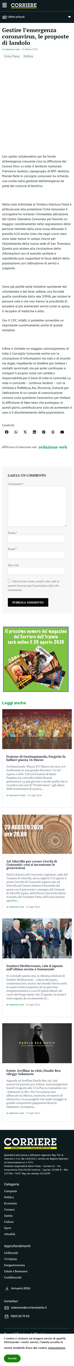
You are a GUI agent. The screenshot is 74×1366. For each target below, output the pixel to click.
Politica (28, 56)
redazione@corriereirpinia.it (29, 1307)
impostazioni (56, 1348)
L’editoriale (11, 1253)
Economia (10, 1203)
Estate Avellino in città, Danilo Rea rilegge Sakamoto (33, 1072)
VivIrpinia (10, 1259)
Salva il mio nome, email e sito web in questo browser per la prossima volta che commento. (33, 585)
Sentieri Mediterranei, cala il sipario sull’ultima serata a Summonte (34, 967)
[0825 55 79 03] (6, 1316)
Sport (7, 1228)
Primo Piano (12, 56)
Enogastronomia (14, 1265)
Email (12, 549)
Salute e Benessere (16, 1271)
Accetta (12, 1358)
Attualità (9, 1234)
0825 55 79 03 (20, 1316)
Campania (10, 1191)
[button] (6, 432)
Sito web (13, 565)
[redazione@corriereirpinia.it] (6, 1307)
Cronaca (9, 1209)
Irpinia (8, 1215)
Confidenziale (13, 1277)
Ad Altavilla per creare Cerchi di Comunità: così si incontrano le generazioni (31, 864)
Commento (16, 484)
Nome (12, 533)
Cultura (9, 1222)
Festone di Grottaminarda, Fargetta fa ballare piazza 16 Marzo (36, 758)
